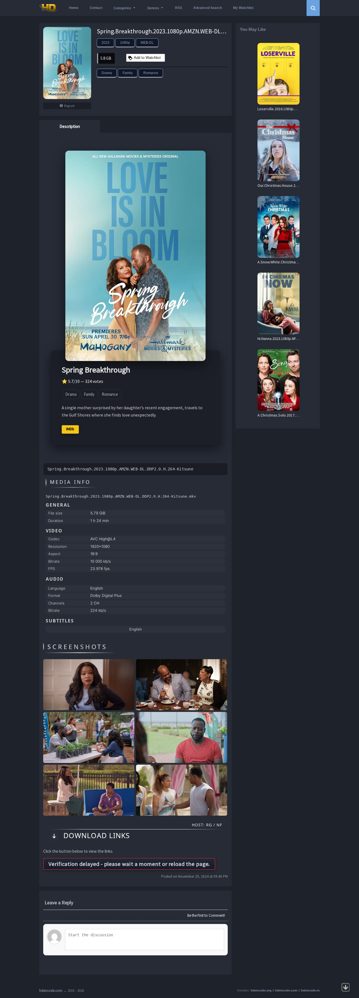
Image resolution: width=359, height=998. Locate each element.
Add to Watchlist (147, 58)
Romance (150, 73)
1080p (125, 43)
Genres (153, 8)
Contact (96, 8)
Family (128, 73)
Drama (107, 73)
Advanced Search (207, 8)
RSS (178, 8)
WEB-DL (147, 43)
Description (69, 126)
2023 (105, 43)
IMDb (70, 428)
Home (74, 8)
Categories (122, 8)
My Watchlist (243, 8)
